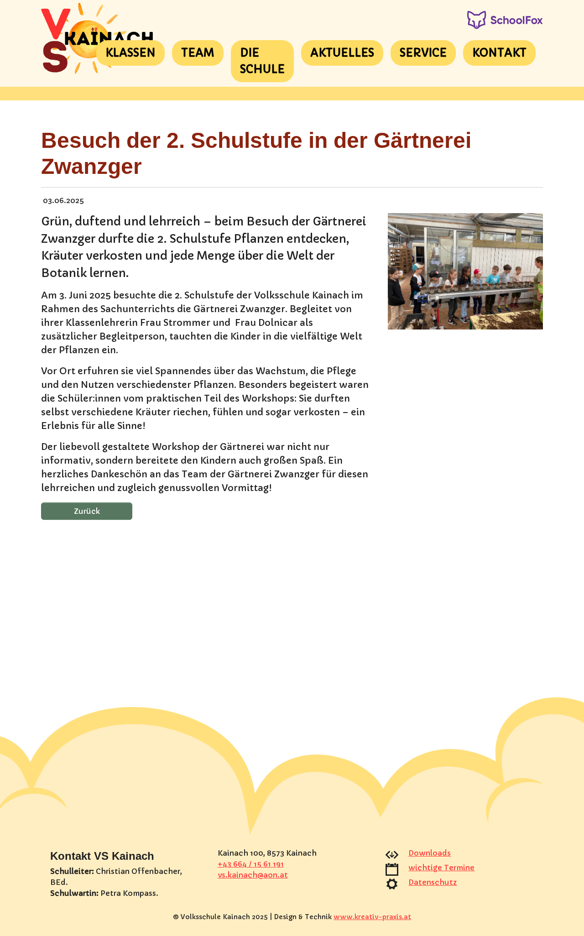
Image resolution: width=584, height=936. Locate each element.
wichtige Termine (441, 867)
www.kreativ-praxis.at (372, 917)
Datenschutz (432, 882)
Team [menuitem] (197, 53)
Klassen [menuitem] (130, 53)
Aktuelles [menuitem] (342, 53)
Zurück (87, 511)
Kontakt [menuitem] (499, 53)
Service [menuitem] (423, 53)
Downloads (429, 853)
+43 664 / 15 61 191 (251, 863)
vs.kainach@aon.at (253, 874)
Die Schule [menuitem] (262, 61)
